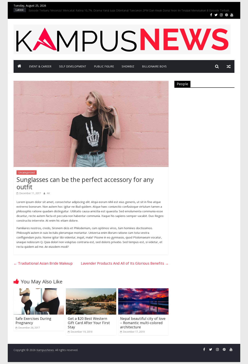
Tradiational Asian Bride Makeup (43, 263)
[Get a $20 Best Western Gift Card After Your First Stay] (91, 290)
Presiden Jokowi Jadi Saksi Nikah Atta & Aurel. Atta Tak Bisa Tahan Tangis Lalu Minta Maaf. (86, 9)
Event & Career (40, 66)
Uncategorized (26, 172)
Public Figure (104, 66)
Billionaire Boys (154, 66)
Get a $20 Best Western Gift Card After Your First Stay (89, 322)
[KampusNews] (19, 66)
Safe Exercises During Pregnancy (33, 320)
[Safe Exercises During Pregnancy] (39, 290)
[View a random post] (228, 66)
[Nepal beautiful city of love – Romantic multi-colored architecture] (143, 290)
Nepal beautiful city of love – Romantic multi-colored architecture (142, 322)
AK (48, 193)
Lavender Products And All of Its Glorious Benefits (125, 263)
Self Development (72, 66)
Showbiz (128, 66)
